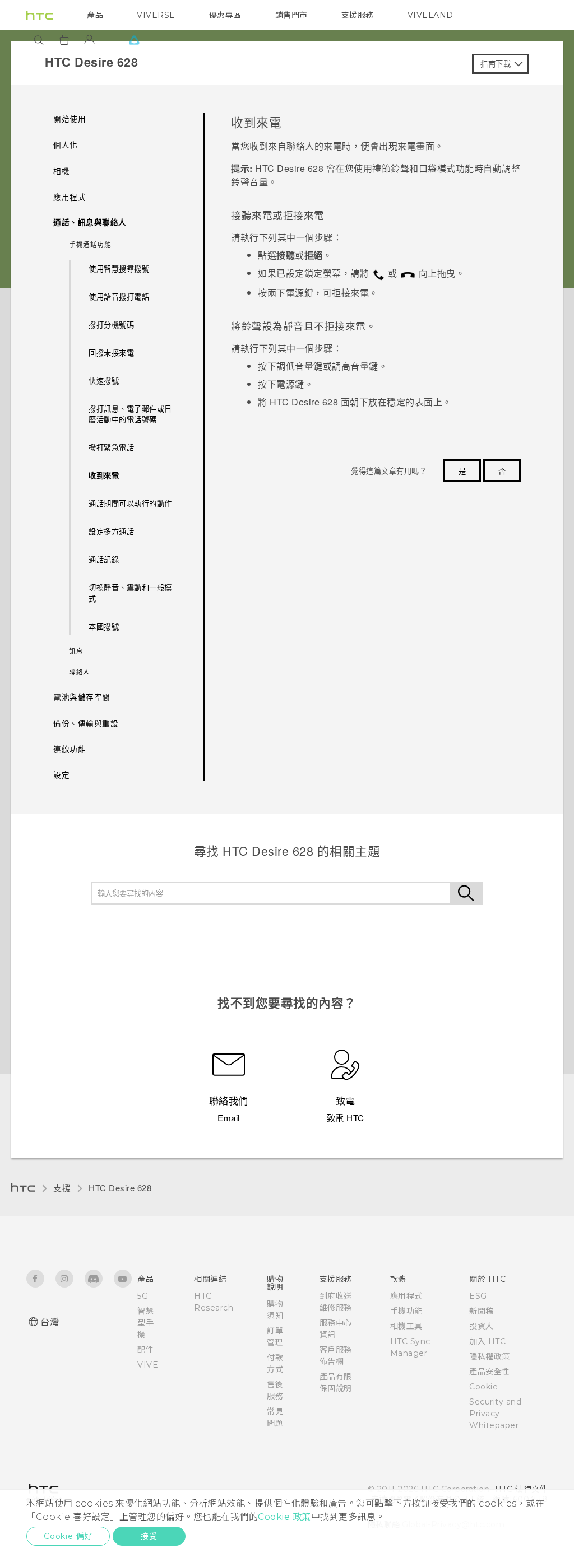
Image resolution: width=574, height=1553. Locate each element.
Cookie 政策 (284, 1517)
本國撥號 (104, 626)
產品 (95, 15)
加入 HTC (487, 1341)
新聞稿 (481, 1311)
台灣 (49, 1322)
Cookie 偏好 (68, 1536)
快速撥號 (104, 380)
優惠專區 (225, 15)
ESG (478, 1296)
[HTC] (39, 15)
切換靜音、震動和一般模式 (130, 593)
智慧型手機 (145, 1323)
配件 (145, 1350)
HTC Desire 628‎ (120, 1187)
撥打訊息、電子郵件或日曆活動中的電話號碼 (130, 414)
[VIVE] (134, 39)
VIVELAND (430, 15)
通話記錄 (104, 559)
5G (142, 1296)
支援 (62, 1187)
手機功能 (406, 1311)
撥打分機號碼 (111, 324)
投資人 (481, 1326)
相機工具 (406, 1326)
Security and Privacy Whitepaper (495, 1413)
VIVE (147, 1365)
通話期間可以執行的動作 (130, 503)
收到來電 (104, 475)
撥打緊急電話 (111, 447)
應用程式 (406, 1296)
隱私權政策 (489, 1356)
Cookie (483, 1387)
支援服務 (357, 15)
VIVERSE (156, 15)
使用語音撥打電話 (119, 296)
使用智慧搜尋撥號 (119, 268)
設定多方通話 (111, 531)
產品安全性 (489, 1372)
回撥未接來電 (111, 352)
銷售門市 (291, 15)
